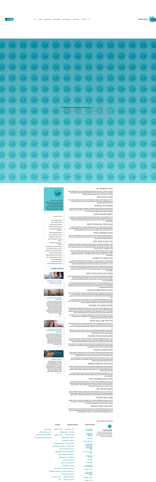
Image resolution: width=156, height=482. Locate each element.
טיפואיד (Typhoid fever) (68, 437)
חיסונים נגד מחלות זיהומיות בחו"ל (43, 437)
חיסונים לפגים (47, 429)
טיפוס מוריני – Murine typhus (66, 454)
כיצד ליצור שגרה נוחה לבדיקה (54, 248)
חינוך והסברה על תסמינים (55, 237)
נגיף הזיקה (89, 438)
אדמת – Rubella (88, 477)
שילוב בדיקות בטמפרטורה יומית (53, 257)
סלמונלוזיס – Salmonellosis (67, 432)
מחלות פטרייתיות (56, 19)
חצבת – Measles (58, 429)
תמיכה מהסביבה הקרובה (55, 253)
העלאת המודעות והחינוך (55, 226)
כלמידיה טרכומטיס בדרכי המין (67, 449)
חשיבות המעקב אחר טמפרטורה (53, 246)
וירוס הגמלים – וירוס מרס (87, 452)
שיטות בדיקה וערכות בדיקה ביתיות (54, 239)
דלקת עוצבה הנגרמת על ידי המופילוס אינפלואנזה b (61, 471)
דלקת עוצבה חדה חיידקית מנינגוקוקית (64, 451)
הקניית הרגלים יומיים (56, 222)
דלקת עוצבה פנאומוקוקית (67, 474)
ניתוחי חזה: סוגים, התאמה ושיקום (54, 281)
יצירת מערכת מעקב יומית (55, 234)
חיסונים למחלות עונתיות (45, 432)
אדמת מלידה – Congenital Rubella (88, 434)
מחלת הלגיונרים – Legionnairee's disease (63, 446)
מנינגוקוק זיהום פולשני (68, 460)
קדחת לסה (89, 460)
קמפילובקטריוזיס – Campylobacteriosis (64, 443)
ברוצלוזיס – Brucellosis (68, 440)
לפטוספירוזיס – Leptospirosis (66, 457)
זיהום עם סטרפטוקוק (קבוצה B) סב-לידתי (64, 468)
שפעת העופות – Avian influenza (88, 466)
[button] (154, 19)
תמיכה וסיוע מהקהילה (56, 261)
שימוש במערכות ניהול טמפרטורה (53, 250)
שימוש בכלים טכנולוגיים (55, 224)
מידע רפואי (84, 19)
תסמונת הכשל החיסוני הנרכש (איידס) (88, 473)
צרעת (59, 479)
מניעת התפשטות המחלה (55, 232)
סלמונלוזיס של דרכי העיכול (67, 463)
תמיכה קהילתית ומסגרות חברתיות (55, 243)
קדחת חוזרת (89, 462)
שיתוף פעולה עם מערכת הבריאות (55, 229)
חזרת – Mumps (88, 469)
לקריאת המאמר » (59, 284)
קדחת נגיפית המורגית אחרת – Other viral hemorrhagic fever (88, 446)
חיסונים (40, 19)
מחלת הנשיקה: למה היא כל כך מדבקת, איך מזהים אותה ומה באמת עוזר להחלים (54, 330)
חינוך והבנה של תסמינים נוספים (53, 255)
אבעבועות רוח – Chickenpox (88, 430)
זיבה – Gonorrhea (69, 429)
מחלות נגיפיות (76, 19)
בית (89, 19)
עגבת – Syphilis (59, 435)
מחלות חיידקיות (66, 19)
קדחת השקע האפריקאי (89, 456)
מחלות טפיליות (48, 19)
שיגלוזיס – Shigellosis (68, 465)
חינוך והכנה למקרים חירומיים (54, 263)
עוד (35, 19)
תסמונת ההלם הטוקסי (68, 477)
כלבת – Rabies (88, 480)
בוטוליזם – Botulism (69, 479)
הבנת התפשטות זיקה (56, 220)
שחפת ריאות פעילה (56, 477)
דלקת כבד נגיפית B (87, 441)
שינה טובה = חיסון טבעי (56, 359)
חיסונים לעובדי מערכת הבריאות (43, 435)
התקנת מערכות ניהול (56, 259)
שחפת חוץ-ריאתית (69, 435)
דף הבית (93, 107)
